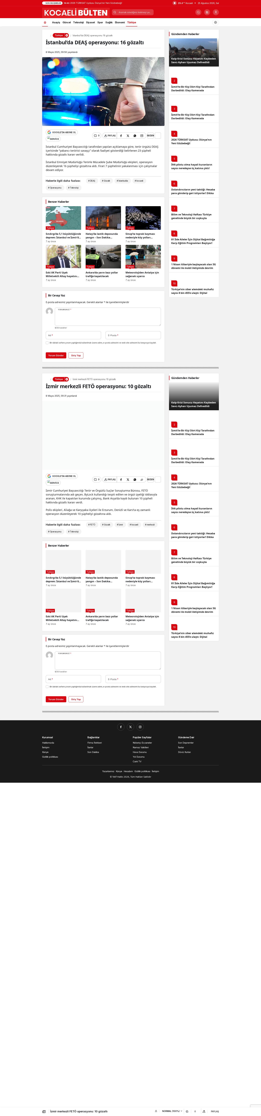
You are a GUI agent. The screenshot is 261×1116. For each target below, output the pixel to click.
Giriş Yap (76, 355)
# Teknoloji (73, 187)
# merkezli (150, 524)
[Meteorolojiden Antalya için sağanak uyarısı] (143, 263)
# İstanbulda (122, 180)
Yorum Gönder (56, 355)
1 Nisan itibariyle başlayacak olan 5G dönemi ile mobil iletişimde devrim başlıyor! (193, 268)
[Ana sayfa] (45, 22)
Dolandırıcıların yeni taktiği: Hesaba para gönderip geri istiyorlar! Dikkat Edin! (193, 193)
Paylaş (215, 1111)
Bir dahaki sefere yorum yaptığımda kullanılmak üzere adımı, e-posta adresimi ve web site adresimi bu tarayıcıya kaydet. (103, 343)
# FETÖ (91, 524)
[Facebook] (120, 727)
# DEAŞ (91, 180)
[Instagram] (140, 727)
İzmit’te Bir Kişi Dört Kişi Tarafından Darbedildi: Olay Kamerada (192, 116)
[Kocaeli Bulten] (76, 12)
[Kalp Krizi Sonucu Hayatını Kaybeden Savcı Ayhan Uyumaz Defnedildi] (194, 52)
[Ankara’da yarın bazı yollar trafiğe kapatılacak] (103, 263)
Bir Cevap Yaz (56, 295)
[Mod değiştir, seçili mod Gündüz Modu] (215, 22)
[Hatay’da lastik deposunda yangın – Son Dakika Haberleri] (103, 224)
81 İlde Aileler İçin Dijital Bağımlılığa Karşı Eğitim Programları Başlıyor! (193, 241)
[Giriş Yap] (216, 12)
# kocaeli (139, 180)
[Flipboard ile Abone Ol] (53, 139)
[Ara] (198, 12)
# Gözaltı (106, 180)
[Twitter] (130, 727)
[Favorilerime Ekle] (158, 136)
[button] (207, 12)
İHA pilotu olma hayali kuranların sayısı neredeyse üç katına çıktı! (191, 166)
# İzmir (120, 524)
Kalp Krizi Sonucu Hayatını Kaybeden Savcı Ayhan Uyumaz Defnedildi (193, 60)
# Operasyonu (54, 187)
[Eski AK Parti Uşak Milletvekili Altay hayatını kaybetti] (63, 263)
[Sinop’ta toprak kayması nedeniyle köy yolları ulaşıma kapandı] (143, 224)
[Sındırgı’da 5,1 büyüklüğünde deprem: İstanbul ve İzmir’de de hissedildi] (63, 224)
